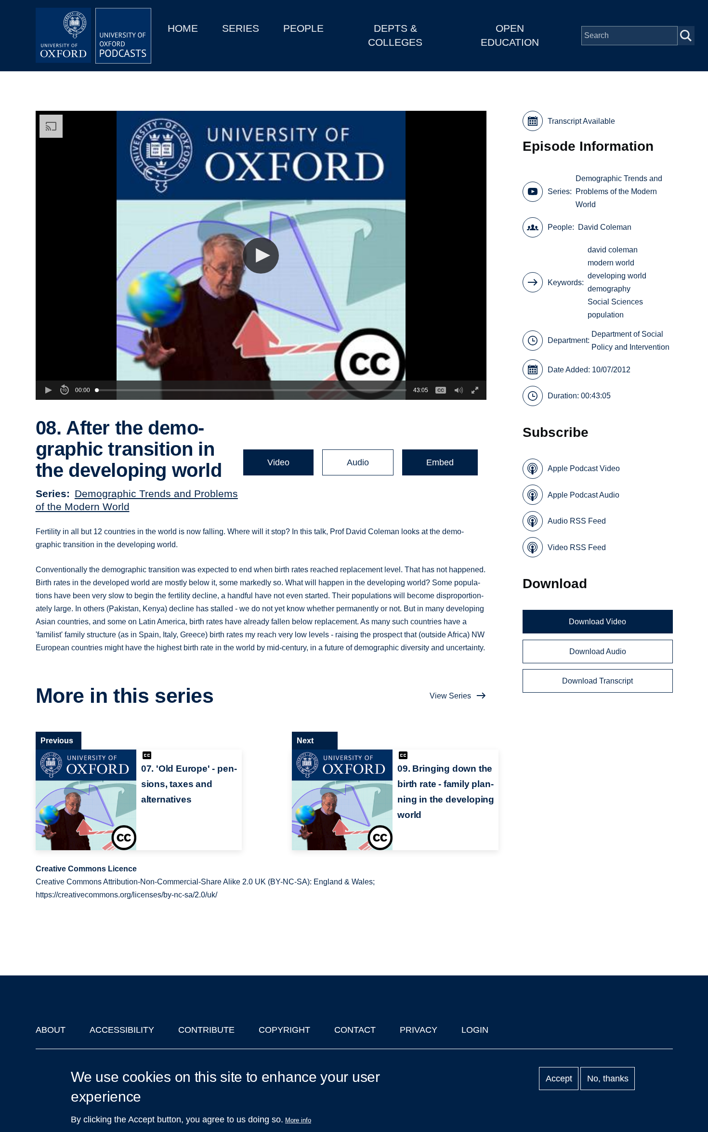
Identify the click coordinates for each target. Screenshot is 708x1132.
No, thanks (608, 1078)
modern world (611, 263)
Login (474, 1030)
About (51, 1030)
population (606, 315)
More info (298, 1120)
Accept (559, 1078)
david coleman (613, 250)
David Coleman (604, 227)
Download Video (597, 622)
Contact (355, 1030)
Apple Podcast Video (584, 468)
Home (183, 28)
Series (240, 28)
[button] (261, 255)
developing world (617, 276)
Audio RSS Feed (577, 521)
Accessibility (122, 1030)
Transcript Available (581, 121)
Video (278, 462)
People (303, 28)
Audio (358, 462)
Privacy (418, 1030)
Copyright (284, 1030)
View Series (450, 696)
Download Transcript (597, 681)
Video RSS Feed (577, 547)
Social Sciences (615, 302)
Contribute (206, 1030)
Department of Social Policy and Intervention (630, 340)
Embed (440, 462)
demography (609, 289)
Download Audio (597, 651)
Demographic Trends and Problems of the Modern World (619, 191)
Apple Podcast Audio (583, 495)
